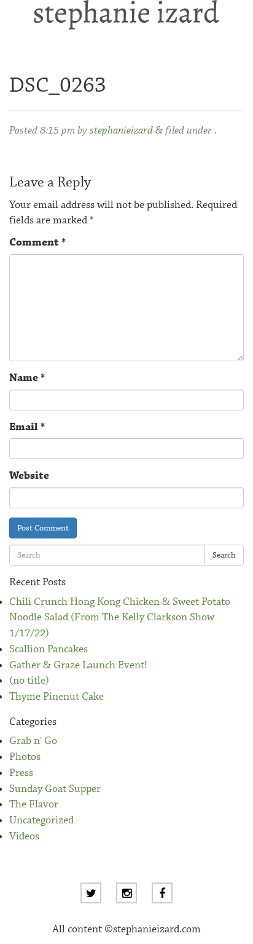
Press (21, 773)
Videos (24, 837)
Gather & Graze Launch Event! (78, 665)
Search (224, 555)
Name (27, 378)
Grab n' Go (33, 741)
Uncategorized (41, 821)
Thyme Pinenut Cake (56, 697)
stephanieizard (121, 131)
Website (29, 476)
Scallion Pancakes (48, 649)
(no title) (29, 681)
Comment (37, 243)
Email (27, 427)
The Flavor (33, 805)
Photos (25, 757)
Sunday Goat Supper (55, 789)
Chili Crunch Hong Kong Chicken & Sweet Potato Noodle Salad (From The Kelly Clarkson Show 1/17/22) (119, 618)
